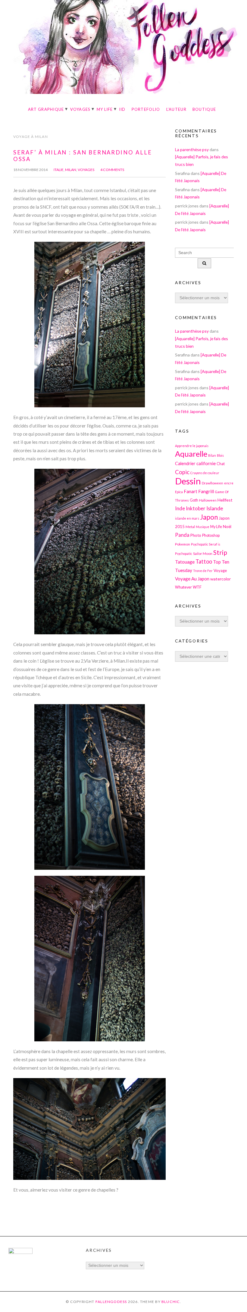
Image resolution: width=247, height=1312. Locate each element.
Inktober (195, 508)
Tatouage (185, 561)
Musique (202, 527)
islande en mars (187, 518)
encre (228, 483)
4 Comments (112, 169)
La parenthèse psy (192, 149)
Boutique (204, 109)
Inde (180, 508)
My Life (105, 109)
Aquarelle (191, 453)
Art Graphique (46, 109)
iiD (122, 109)
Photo (195, 535)
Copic (182, 472)
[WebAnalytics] (20, 1252)
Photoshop (211, 535)
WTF (197, 587)
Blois (220, 455)
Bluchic (170, 1301)
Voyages (80, 109)
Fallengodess (111, 1301)
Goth (194, 500)
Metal (190, 526)
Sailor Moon (202, 553)
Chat (221, 464)
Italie (59, 169)
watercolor (220, 578)
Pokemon (182, 544)
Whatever (183, 587)
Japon (209, 517)
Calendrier (185, 463)
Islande (214, 508)
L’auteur (176, 109)
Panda (182, 535)
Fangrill (206, 491)
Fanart (190, 491)
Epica (179, 492)
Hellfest (225, 499)
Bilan (212, 455)
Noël (227, 526)
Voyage (220, 570)
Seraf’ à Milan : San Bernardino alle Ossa (82, 155)
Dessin (188, 481)
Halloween (208, 500)
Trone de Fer (203, 571)
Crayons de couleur (204, 473)
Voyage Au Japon (192, 578)
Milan (70, 169)
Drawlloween (212, 483)
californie (206, 463)
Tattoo (203, 561)
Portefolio (146, 109)
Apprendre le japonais (191, 446)
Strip (220, 552)
